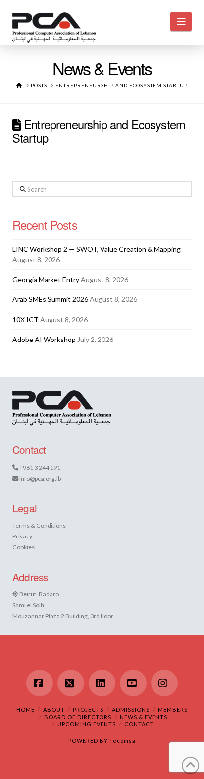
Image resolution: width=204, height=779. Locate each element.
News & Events (143, 717)
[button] (181, 21)
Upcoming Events (86, 724)
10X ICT (25, 319)
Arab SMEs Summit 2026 (50, 299)
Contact (139, 724)
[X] (70, 683)
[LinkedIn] (102, 683)
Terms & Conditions (39, 525)
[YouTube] (133, 683)
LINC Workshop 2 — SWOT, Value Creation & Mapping (96, 249)
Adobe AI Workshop (44, 339)
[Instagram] (164, 683)
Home (25, 709)
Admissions (131, 709)
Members (173, 709)
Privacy (22, 536)
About (54, 709)
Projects (88, 709)
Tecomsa (122, 740)
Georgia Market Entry (45, 279)
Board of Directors (77, 717)
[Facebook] (39, 683)
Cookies (23, 547)
